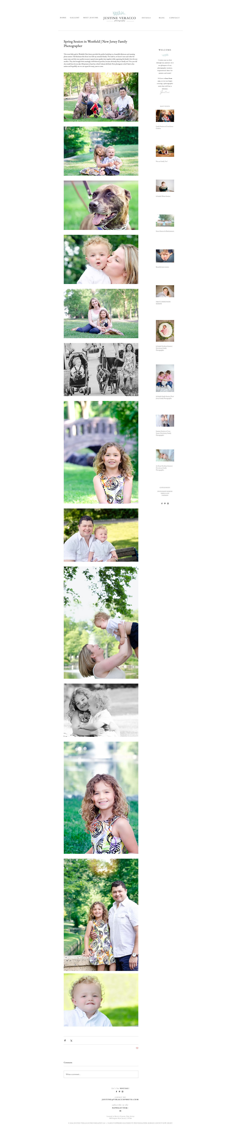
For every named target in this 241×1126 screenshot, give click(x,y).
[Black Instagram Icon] (168, 503)
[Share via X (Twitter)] (71, 1040)
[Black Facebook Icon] (162, 503)
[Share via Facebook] (65, 1040)
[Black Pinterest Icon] (165, 503)
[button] (120, 1104)
